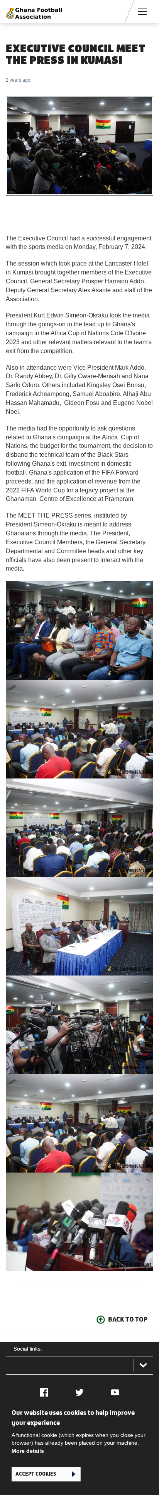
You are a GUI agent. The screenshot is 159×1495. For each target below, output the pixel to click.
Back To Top (127, 1319)
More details (28, 1451)
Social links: (28, 1349)
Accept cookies (35, 1474)
